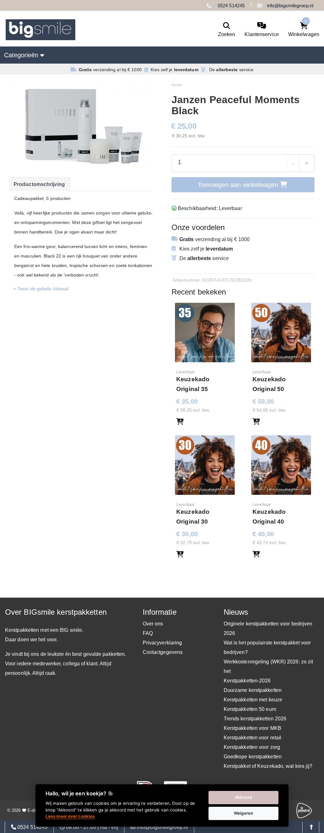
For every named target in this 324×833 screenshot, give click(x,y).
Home (176, 85)
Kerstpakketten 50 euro (250, 709)
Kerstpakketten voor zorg (252, 747)
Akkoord (243, 797)
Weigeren (243, 813)
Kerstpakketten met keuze (253, 699)
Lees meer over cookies (70, 816)
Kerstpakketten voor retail (253, 737)
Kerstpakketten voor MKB (252, 728)
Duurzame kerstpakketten (253, 690)
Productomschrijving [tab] (39, 184)
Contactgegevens (163, 652)
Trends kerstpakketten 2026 (255, 718)
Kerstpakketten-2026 (247, 680)
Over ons (153, 623)
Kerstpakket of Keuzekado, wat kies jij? (268, 766)
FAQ (148, 633)
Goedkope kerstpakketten (253, 756)
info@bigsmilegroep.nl (290, 5)
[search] (226, 29)
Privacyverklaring (162, 642)
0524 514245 (230, 5)
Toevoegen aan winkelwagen (239, 184)
